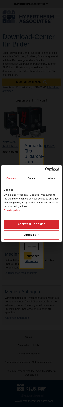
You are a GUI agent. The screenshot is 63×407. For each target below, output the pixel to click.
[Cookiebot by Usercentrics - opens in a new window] (45, 169)
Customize (30, 234)
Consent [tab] (11, 178)
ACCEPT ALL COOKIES (31, 224)
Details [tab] (32, 178)
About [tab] (51, 178)
